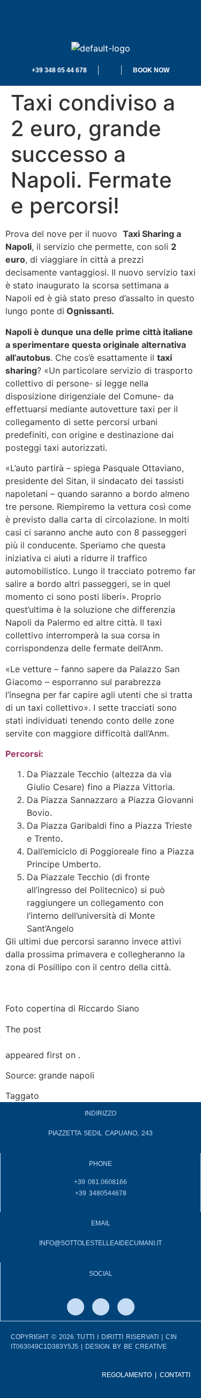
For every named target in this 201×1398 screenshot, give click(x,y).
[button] (100, 21)
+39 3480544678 (100, 1193)
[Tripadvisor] (126, 1306)
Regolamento (127, 1375)
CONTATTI (175, 1375)
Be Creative (145, 1346)
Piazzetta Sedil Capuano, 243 (100, 1133)
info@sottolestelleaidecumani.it (100, 1243)
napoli (54, 1095)
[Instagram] (100, 1306)
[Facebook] (75, 1306)
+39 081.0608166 (100, 1182)
